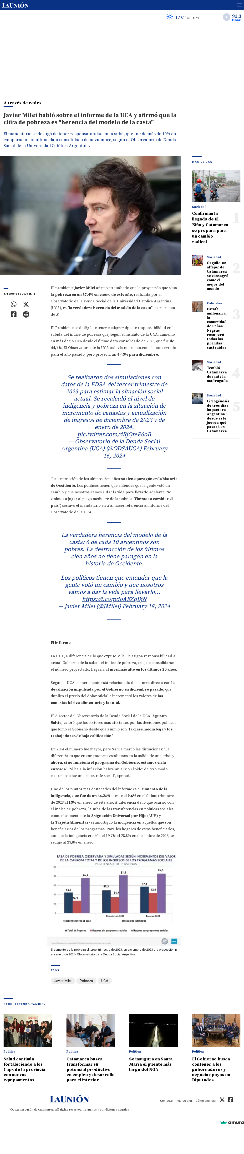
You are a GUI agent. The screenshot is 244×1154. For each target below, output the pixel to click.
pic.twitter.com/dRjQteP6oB (114, 434)
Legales (123, 1109)
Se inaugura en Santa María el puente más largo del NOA (151, 1064)
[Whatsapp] (14, 305)
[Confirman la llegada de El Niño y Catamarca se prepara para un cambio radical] (216, 186)
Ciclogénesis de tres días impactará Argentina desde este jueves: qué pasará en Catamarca (218, 416)
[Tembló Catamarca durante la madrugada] (197, 365)
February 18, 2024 (146, 606)
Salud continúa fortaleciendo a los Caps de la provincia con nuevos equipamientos (24, 1069)
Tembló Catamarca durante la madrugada (217, 374)
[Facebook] (14, 314)
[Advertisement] (122, 59)
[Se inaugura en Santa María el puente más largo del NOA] (153, 1030)
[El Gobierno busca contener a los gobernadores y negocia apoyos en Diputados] (216, 1030)
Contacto (166, 1100)
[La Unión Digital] (15, 5)
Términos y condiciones (100, 1109)
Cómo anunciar (206, 1100)
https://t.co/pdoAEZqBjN (114, 599)
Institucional (184, 1100)
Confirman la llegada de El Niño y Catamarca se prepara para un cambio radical (210, 228)
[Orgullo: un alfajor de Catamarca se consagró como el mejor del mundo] (197, 260)
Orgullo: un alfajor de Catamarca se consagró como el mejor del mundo (217, 276)
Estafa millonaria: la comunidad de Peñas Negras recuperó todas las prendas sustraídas (217, 328)
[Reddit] (26, 314)
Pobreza (86, 981)
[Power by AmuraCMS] (232, 1122)
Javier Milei (62, 981)
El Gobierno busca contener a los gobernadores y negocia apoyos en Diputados (211, 1069)
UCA (104, 981)
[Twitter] (26, 305)
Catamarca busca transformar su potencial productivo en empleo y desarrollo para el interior (90, 1069)
